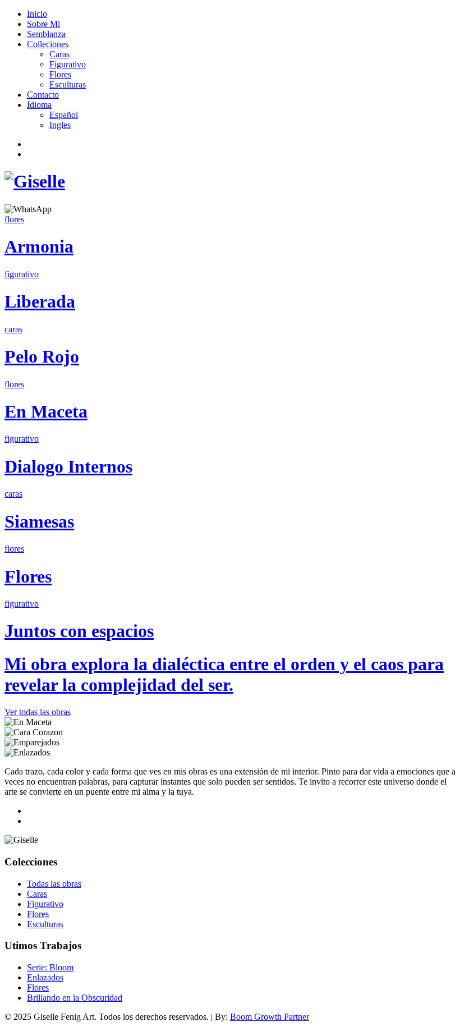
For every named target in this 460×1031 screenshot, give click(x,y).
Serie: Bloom (50, 967)
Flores (60, 74)
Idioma (39, 104)
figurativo (21, 274)
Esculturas (67, 84)
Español (63, 115)
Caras (59, 54)
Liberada (39, 301)
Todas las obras (54, 883)
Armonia (38, 246)
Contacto (43, 94)
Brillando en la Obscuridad (74, 997)
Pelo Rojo (41, 356)
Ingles (60, 125)
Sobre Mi (43, 24)
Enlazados (45, 977)
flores (14, 219)
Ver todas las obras (37, 712)
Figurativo (67, 64)
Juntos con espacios (79, 631)
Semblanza (46, 34)
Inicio (37, 14)
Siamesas (39, 521)
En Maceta (46, 411)
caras (13, 329)
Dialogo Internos (68, 466)
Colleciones (47, 44)
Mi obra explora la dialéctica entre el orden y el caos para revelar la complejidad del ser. (224, 674)
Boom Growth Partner (269, 1016)
